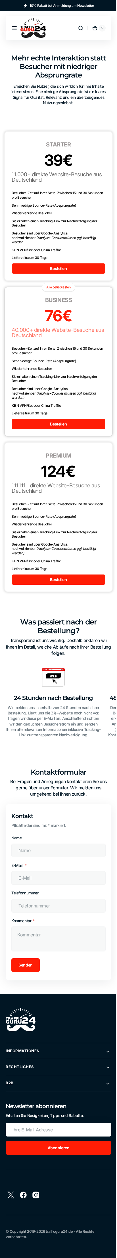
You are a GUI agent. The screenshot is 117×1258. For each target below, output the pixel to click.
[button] (14, 28)
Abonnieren (56, 1147)
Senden (25, 965)
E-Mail (17, 865)
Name (16, 838)
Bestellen (56, 268)
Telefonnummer (25, 893)
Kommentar (21, 921)
